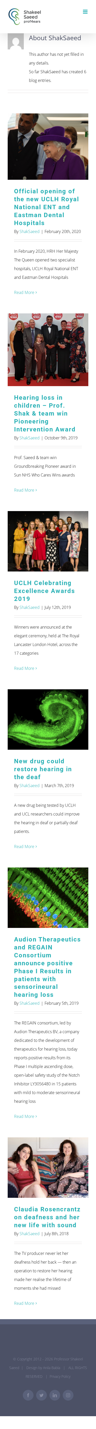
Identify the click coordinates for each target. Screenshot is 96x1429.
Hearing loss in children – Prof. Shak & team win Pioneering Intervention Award (48, 350)
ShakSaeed (29, 231)
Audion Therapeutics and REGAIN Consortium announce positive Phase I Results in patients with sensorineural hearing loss (48, 898)
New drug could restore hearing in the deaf (48, 719)
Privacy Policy (60, 1376)
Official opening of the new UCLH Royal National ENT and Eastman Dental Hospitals (48, 146)
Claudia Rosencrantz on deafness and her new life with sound (48, 1167)
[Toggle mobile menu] (85, 11)
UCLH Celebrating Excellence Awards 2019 (48, 541)
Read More (24, 292)
